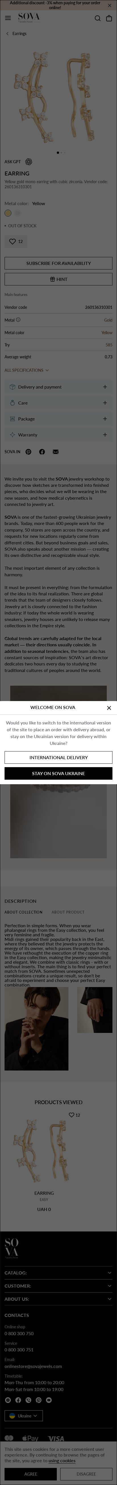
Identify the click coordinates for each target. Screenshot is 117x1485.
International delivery (59, 757)
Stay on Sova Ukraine (58, 773)
